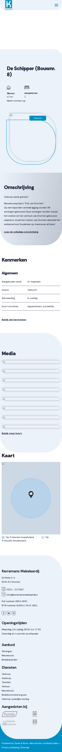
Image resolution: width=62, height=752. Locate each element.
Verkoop (6, 673)
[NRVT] (46, 722)
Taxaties (6, 682)
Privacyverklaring (10, 747)
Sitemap (25, 747)
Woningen (7, 651)
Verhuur (6, 686)
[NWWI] (15, 722)
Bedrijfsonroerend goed (14, 694)
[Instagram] (14, 613)
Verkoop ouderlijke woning (15, 699)
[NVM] (46, 714)
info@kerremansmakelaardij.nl (21, 594)
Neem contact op (16, 100)
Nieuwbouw (8, 655)
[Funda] (15, 714)
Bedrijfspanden (9, 659)
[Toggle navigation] (56, 5)
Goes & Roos (21, 743)
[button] (31, 494)
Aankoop (6, 678)
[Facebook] (4, 613)
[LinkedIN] (9, 613)
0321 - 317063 (15, 589)
